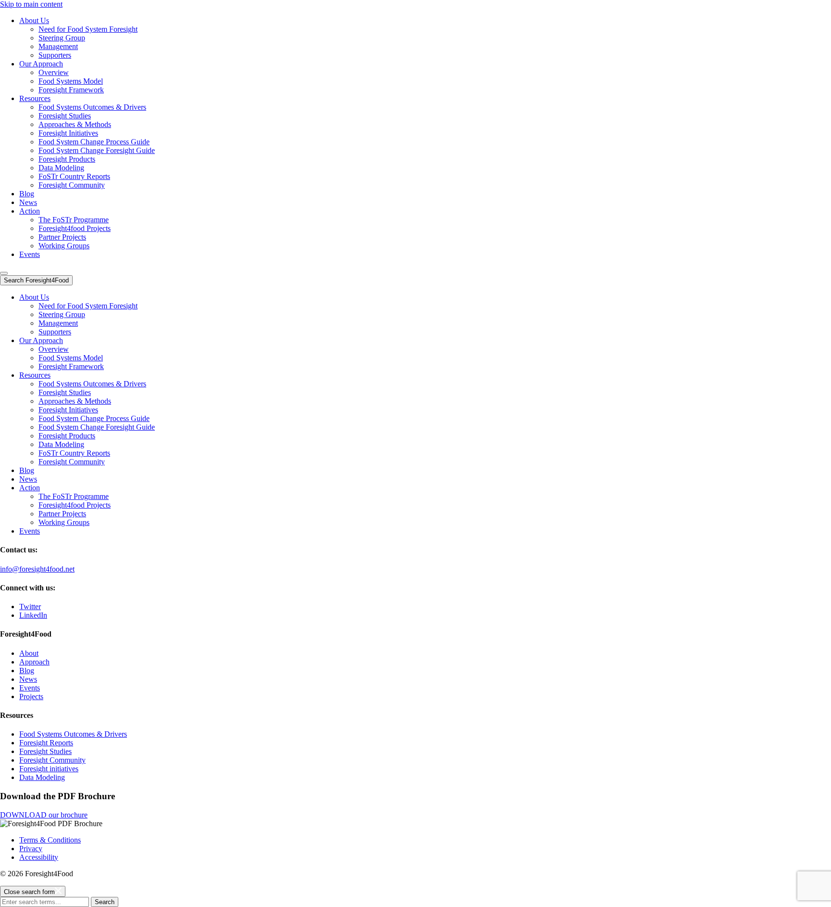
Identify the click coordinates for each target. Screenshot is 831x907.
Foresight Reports (46, 743)
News (28, 202)
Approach (34, 662)
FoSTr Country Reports (74, 176)
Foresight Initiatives (68, 133)
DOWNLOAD (44, 815)
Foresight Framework (71, 90)
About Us (34, 20)
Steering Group (61, 38)
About (28, 653)
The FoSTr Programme (73, 220)
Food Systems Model (70, 81)
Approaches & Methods (74, 124)
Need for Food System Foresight (88, 29)
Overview (53, 72)
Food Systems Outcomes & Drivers (92, 107)
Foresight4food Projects (74, 228)
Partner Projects (62, 237)
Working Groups (63, 246)
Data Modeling (61, 168)
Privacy (30, 848)
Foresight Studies (64, 116)
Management (58, 46)
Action (29, 211)
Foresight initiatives (48, 769)
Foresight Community (71, 185)
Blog (26, 194)
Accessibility (38, 857)
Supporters (54, 55)
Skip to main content (31, 4)
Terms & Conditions (50, 840)
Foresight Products (66, 159)
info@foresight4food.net (37, 569)
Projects (31, 696)
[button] (4, 273)
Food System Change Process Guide (94, 142)
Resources (34, 98)
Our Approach (41, 64)
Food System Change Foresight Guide (96, 150)
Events (29, 254)
